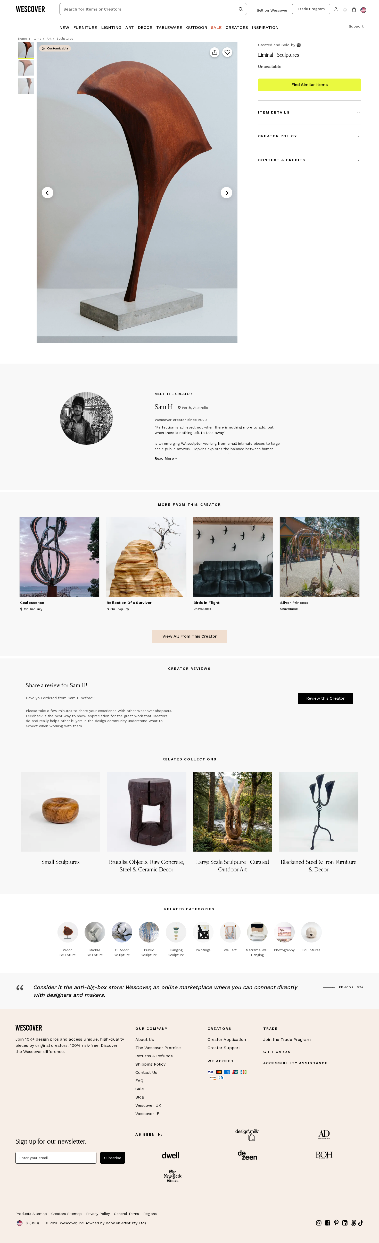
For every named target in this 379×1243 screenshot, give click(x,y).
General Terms (126, 1214)
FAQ (139, 1080)
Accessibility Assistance (295, 1063)
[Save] (227, 52)
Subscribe (112, 1158)
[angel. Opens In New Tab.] (353, 1223)
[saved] (345, 10)
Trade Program (311, 9)
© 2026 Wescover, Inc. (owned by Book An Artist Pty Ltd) (95, 1223)
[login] (336, 9)
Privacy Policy (98, 1214)
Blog (139, 1097)
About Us (144, 1039)
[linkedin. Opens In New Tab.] (345, 1223)
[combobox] (153, 9)
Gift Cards (277, 1052)
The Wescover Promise (158, 1047)
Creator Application (227, 1039)
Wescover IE (147, 1113)
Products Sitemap (31, 1214)
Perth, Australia (195, 408)
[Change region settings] (363, 10)
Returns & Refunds (154, 1055)
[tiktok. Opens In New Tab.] (361, 1223)
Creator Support (224, 1047)
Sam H (164, 407)
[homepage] (32, 9)
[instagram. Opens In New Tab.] (319, 1223)
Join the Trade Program (287, 1039)
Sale (139, 1088)
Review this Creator (325, 698)
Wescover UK (148, 1105)
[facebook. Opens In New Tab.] (327, 1223)
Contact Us (146, 1072)
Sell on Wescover (272, 10)
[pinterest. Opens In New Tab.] (336, 1223)
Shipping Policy (150, 1064)
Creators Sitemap (66, 1214)
